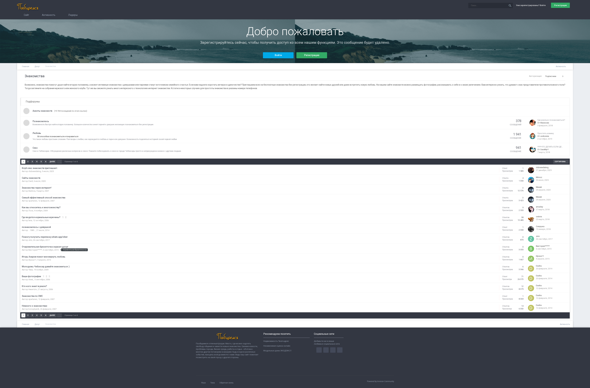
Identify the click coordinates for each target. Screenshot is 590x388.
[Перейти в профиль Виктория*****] (531, 248)
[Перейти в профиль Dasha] (531, 268)
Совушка (540, 226)
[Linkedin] (333, 350)
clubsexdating (34, 171)
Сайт (26, 15)
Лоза (30, 210)
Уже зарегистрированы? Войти (531, 5)
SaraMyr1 (544, 149)
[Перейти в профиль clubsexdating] (531, 169)
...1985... (31, 230)
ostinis (539, 216)
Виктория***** (35, 250)
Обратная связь (226, 383)
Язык (203, 383)
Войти (278, 55)
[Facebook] (319, 350)
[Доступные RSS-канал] (568, 66)
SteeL (30, 279)
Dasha (539, 266)
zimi (30, 240)
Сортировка (560, 161)
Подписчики (550, 76)
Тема (212, 383)
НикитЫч (32, 289)
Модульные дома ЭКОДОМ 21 (277, 350)
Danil (30, 181)
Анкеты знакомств (42, 111)
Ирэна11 (32, 260)
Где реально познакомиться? (551, 120)
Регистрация (560, 5)
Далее (52, 161)
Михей (539, 187)
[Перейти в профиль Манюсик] (532, 122)
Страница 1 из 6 (72, 162)
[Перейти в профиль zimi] (531, 238)
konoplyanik (33, 309)
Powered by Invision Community (380, 381)
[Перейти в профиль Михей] (531, 189)
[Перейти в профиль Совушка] (531, 228)
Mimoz (539, 177)
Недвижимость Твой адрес (276, 341)
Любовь (37, 133)
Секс (35, 148)
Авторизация (535, 76)
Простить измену (545, 133)
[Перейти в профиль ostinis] (531, 218)
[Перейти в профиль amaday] (531, 209)
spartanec (32, 201)
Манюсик (544, 123)
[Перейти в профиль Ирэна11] (531, 258)
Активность (48, 15)
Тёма (30, 270)
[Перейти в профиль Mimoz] (531, 179)
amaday (539, 207)
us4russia (544, 136)
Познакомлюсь (41, 121)
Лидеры (73, 15)
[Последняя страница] (59, 162)
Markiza (31, 191)
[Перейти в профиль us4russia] (532, 135)
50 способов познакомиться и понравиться (57, 136)
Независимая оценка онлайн (276, 346)
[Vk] (339, 350)
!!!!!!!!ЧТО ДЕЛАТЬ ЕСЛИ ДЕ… (550, 147)
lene (30, 220)
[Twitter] (326, 350)
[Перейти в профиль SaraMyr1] (532, 149)
